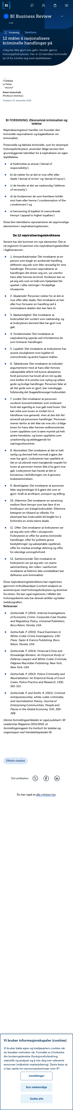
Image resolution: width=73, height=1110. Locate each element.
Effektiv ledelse (15, 760)
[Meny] (66, 5)
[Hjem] (6, 5)
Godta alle (36, 1098)
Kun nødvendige (36, 1087)
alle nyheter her (46, 794)
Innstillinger (36, 1075)
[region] (36, 1072)
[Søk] (32, 5)
